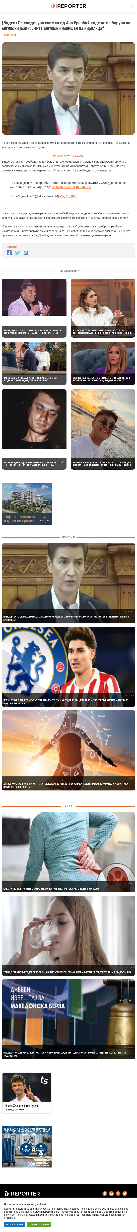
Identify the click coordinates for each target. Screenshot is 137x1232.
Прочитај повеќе (14, 1224)
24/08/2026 (129, 779)
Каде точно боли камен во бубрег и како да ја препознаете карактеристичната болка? (51, 888)
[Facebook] (9, 252)
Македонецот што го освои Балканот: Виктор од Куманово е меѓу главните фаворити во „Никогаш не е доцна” (33, 331)
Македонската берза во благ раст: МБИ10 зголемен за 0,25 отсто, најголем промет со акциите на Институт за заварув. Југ (64, 1054)
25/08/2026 (129, 695)
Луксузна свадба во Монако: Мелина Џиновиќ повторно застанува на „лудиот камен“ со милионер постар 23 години (101, 379)
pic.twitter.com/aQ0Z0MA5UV (71, 187)
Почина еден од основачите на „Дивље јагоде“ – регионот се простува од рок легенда (34, 463)
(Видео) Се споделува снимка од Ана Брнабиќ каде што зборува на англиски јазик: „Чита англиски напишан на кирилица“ (66, 618)
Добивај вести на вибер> (68, 156)
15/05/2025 (129, 612)
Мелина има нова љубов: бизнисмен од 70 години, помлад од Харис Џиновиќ (30, 379)
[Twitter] (17, 252)
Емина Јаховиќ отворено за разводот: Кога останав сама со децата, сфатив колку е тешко (102, 331)
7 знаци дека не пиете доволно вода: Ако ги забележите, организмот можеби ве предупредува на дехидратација (67, 972)
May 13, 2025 (68, 196)
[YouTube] (111, 1193)
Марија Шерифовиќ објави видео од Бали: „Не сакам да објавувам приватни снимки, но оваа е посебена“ (102, 463)
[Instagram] (25, 252)
